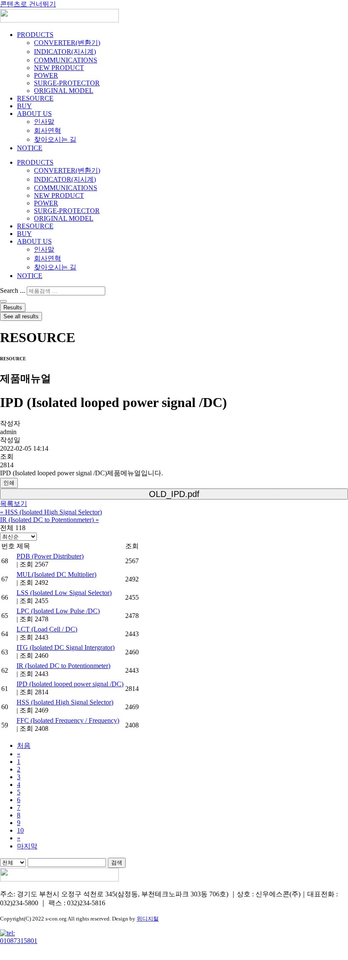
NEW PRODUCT (59, 67)
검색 (116, 862)
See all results (21, 316)
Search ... (12, 290)
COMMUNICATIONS (65, 60)
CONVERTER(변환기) (67, 42)
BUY (24, 105)
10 (20, 830)
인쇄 (8, 483)
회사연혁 (47, 130)
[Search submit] (3, 301)
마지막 (27, 846)
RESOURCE (35, 98)
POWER (46, 75)
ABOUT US (34, 113)
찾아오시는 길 (55, 139)
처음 (24, 745)
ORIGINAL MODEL (63, 90)
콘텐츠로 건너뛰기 (28, 4)
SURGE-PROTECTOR (67, 83)
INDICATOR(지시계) (65, 51)
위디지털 (148, 918)
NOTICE (29, 148)
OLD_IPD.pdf (174, 494)
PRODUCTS (35, 34)
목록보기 (13, 503)
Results (12, 307)
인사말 (44, 121)
